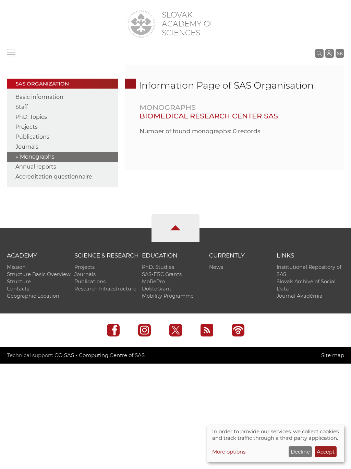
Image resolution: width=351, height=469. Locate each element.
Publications (32, 137)
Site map (332, 355)
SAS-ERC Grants (162, 274)
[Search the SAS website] (319, 53)
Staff (21, 107)
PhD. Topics (31, 117)
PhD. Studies (158, 267)
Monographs (37, 156)
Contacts (18, 289)
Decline (300, 451)
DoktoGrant (156, 289)
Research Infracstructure (105, 289)
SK (340, 53)
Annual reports (35, 166)
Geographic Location (33, 296)
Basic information (39, 97)
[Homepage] (141, 24)
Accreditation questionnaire (53, 176)
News (216, 267)
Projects (26, 127)
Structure (19, 281)
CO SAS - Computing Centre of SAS (100, 355)
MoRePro (153, 281)
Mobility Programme (168, 296)
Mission (16, 267)
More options (228, 451)
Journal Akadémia (300, 296)
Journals (26, 147)
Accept (326, 451)
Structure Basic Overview (39, 274)
